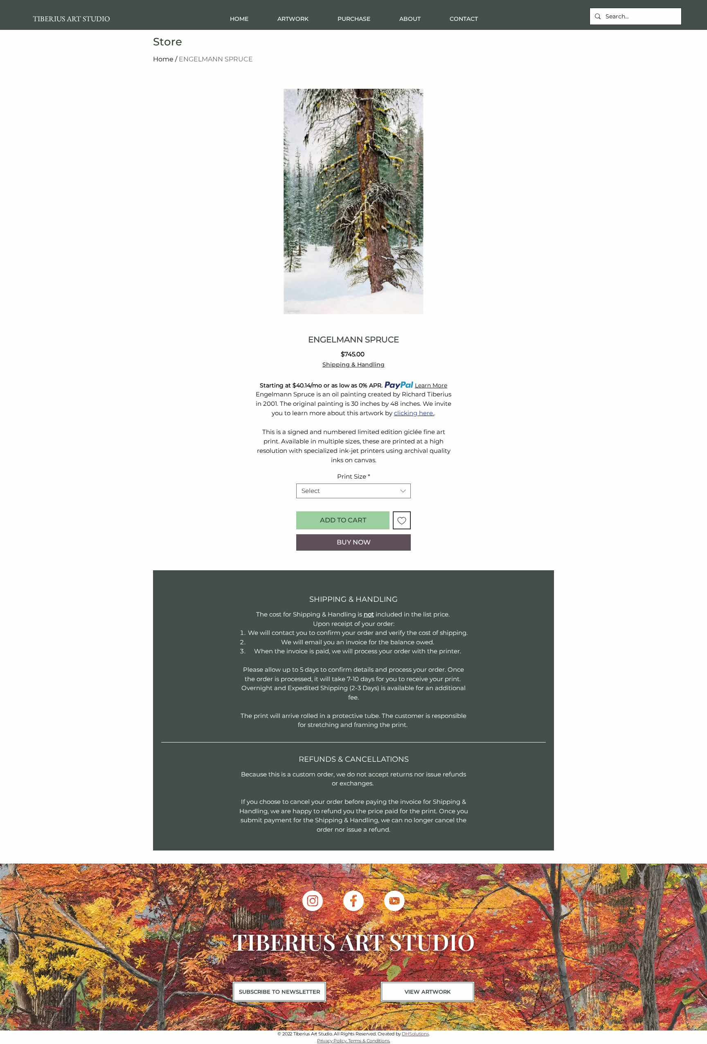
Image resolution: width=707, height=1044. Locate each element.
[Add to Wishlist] (402, 520)
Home (163, 59)
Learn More (431, 385)
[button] (354, 19)
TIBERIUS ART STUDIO (71, 18)
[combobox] (353, 491)
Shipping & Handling (353, 364)
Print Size (353, 476)
